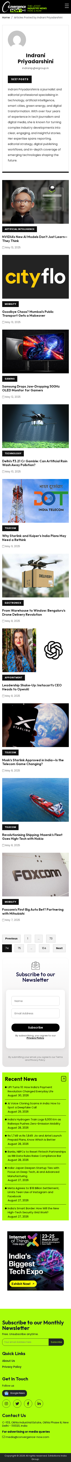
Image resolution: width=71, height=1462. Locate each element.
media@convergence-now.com (27, 1437)
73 (50, 938)
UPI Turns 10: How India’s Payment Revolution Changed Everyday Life (30, 1089)
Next (59, 948)
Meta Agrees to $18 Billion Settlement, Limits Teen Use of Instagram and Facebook (33, 1192)
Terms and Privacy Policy (44, 1059)
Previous (11, 938)
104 (44, 948)
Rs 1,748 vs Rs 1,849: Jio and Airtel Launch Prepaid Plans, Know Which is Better (35, 1138)
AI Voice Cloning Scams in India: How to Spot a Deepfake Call (34, 1105)
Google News (17, 1393)
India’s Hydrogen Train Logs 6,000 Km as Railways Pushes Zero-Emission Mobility (34, 1121)
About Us (8, 1361)
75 (19, 948)
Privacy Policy (35, 1038)
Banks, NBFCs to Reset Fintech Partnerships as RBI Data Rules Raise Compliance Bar (37, 1154)
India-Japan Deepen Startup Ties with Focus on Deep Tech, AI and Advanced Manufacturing (33, 1172)
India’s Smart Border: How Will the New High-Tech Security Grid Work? (33, 1210)
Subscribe (35, 1027)
